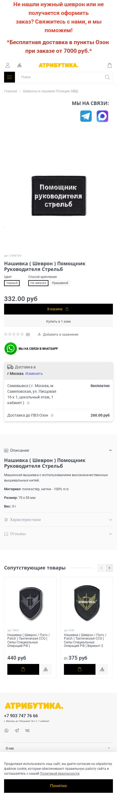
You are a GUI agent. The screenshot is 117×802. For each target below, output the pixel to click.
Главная (10, 91)
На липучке (38, 283)
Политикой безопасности (59, 773)
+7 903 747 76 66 (21, 715)
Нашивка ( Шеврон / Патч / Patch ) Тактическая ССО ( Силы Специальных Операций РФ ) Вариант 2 (85, 640)
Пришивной (60, 283)
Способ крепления (42, 277)
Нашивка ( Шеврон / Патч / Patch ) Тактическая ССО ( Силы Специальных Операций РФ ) (28, 640)
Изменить (34, 373)
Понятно (58, 785)
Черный (11, 283)
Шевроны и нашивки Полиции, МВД (50, 91)
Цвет (8, 277)
